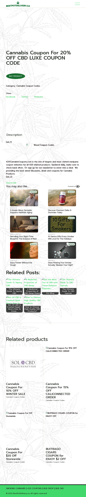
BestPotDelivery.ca (21, 493)
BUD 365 (60, 488)
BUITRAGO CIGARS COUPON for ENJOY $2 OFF (56, 454)
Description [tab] (14, 135)
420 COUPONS (34, 488)
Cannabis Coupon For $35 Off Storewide (14, 454)
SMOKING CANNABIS (15, 488)
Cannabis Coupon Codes (28, 85)
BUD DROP (49, 488)
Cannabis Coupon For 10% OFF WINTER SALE (15, 389)
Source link (11, 182)
